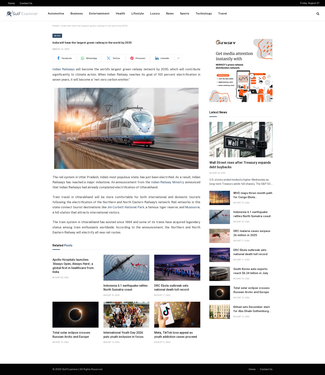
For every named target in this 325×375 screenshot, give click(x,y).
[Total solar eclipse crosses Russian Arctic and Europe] (75, 315)
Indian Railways (63, 69)
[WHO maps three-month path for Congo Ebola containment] (219, 198)
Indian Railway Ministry (167, 182)
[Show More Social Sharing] (178, 58)
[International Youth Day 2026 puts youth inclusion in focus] (126, 315)
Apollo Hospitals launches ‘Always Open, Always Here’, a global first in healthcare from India (73, 266)
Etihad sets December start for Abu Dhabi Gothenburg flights (251, 309)
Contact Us (26, 3)
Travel (222, 13)
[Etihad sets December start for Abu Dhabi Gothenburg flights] (219, 312)
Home (11, 3)
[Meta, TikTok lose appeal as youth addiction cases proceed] (177, 315)
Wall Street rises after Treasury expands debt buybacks (240, 165)
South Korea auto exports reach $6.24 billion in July (250, 271)
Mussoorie (192, 207)
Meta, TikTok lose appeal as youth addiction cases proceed (175, 335)
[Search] (317, 13)
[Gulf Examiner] (22, 13)
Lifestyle (137, 13)
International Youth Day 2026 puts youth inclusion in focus (123, 335)
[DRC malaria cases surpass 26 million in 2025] (219, 236)
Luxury (155, 13)
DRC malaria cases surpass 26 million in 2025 (251, 233)
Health (120, 13)
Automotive (56, 13)
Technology (204, 13)
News (170, 13)
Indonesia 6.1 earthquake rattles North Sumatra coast (125, 288)
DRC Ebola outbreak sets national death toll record (171, 288)
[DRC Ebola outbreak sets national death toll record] (177, 268)
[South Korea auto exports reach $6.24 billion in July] (219, 274)
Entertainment (99, 13)
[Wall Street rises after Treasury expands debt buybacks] (241, 139)
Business (77, 13)
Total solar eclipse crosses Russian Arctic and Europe (71, 335)
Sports (184, 13)
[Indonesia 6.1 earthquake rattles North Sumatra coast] (126, 268)
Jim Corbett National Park (125, 207)
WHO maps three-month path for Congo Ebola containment (252, 195)
